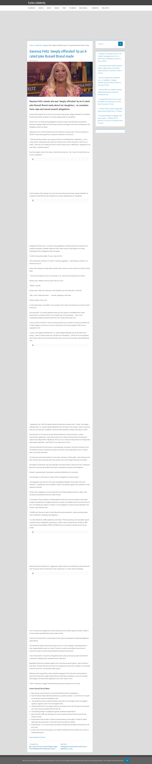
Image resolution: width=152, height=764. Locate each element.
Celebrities (31, 8)
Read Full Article (39, 737)
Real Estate (105, 8)
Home (31, 45)
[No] (150, 760)
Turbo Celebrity (36, 2)
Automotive (95, 8)
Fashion (56, 8)
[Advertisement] (76, 24)
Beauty (49, 8)
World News (83, 8)
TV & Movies (72, 8)
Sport (64, 8)
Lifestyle (41, 8)
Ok (127, 760)
